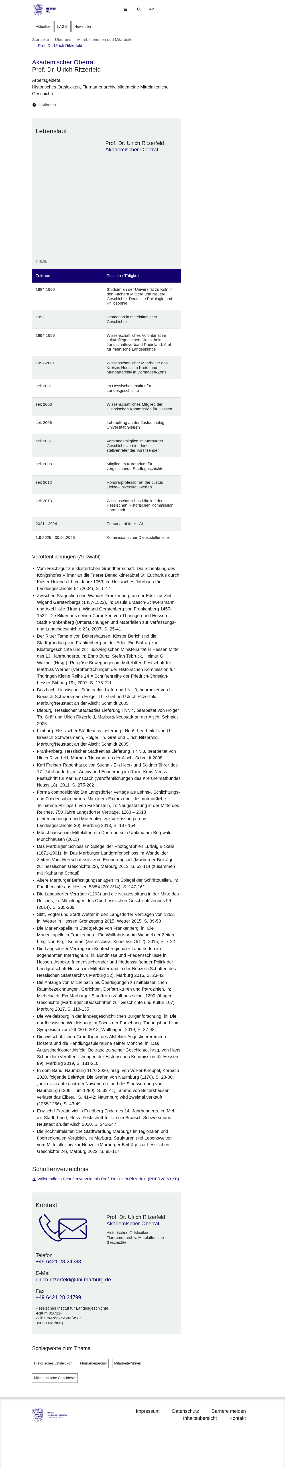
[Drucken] (97, 105)
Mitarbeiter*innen (127, 1363)
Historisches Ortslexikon (53, 1363)
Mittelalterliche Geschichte (55, 1378)
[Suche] (139, 9)
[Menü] (125, 9)
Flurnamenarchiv (93, 1363)
